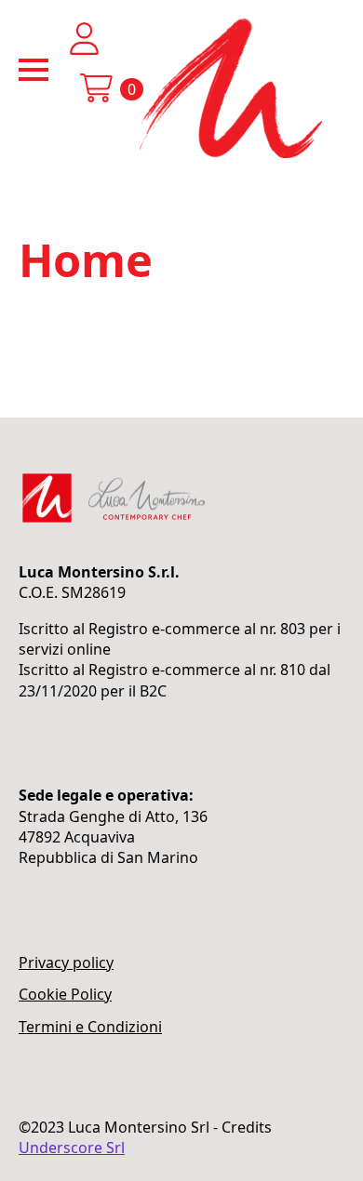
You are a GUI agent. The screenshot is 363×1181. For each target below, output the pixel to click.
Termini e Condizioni (90, 1026)
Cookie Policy (65, 994)
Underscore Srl (72, 1147)
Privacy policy (66, 962)
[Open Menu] (33, 70)
